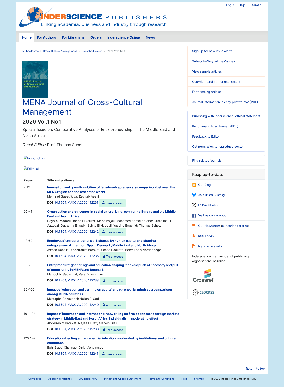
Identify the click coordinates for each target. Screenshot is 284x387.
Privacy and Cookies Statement (122, 378)
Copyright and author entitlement (216, 81)
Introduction (36, 158)
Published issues (92, 51)
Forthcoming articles (206, 92)
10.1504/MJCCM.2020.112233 (77, 329)
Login (230, 5)
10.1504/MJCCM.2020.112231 (76, 202)
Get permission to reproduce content (218, 146)
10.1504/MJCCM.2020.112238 (77, 280)
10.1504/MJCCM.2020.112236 (77, 256)
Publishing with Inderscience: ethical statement (226, 116)
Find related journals (206, 160)
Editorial (33, 169)
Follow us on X (208, 205)
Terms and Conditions (161, 378)
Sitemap (256, 5)
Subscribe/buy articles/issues (213, 61)
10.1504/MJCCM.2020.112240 (77, 304)
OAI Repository (88, 378)
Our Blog (204, 185)
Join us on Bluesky (211, 195)
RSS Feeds (206, 236)
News (150, 37)
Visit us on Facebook (213, 215)
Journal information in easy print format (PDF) (225, 102)
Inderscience (123, 37)
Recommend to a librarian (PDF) (215, 126)
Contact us (34, 378)
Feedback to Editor (206, 136)
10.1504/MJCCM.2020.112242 (77, 231)
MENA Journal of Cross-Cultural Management (49, 51)
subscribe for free (235, 226)
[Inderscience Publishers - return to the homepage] (93, 15)
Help (242, 5)
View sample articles (207, 71)
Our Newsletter (209, 226)
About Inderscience (60, 378)
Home (27, 37)
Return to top (255, 368)
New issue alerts (210, 246)
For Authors (46, 37)
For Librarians (73, 37)
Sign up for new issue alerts (212, 51)
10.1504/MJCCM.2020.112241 (76, 353)
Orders (96, 37)
